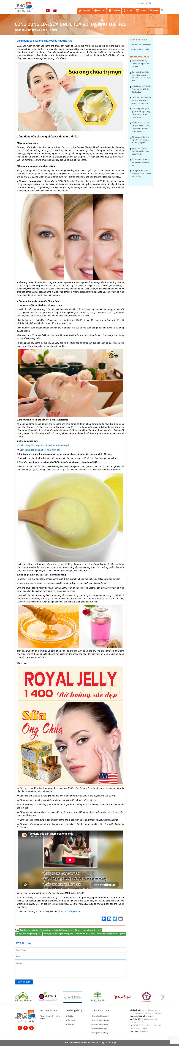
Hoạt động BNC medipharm (141, 45)
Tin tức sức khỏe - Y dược (42, 30)
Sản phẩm (115, 11)
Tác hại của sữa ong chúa (85, 934)
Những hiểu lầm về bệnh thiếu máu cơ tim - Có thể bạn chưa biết (141, 174)
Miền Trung (70, 1020)
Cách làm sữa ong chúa (29, 930)
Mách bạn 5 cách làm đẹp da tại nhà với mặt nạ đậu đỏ (141, 162)
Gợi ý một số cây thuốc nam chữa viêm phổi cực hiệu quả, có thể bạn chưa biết (141, 76)
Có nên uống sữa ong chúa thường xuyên (56, 930)
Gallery (142, 11)
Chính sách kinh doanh (100, 1016)
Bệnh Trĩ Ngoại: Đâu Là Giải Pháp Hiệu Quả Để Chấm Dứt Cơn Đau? (141, 89)
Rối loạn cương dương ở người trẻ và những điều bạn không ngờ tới (140, 140)
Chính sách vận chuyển (100, 1020)
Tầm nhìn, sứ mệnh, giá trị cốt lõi (50, 1017)
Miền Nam (70, 1024)
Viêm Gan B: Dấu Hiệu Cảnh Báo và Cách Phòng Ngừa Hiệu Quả (141, 151)
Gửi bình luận (24, 982)
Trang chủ (85, 11)
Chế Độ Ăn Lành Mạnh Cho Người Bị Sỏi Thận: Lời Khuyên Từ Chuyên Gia (141, 100)
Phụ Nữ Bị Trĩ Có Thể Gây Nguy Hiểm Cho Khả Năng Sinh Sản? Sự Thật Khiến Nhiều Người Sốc (141, 127)
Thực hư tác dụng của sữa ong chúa (111, 934)
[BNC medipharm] (25, 1016)
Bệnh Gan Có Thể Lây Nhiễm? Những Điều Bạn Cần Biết (141, 64)
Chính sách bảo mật (99, 1029)
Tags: (17, 930)
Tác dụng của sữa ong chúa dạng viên (58, 934)
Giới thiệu (101, 11)
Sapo (114, 1043)
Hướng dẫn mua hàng (99, 1033)
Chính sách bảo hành (99, 1024)
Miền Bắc (69, 1016)
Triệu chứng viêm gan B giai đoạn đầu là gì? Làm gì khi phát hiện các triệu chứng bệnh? (141, 113)
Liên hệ (155, 11)
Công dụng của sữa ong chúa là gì (88, 930)
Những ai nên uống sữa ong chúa (28, 934)
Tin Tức (129, 11)
